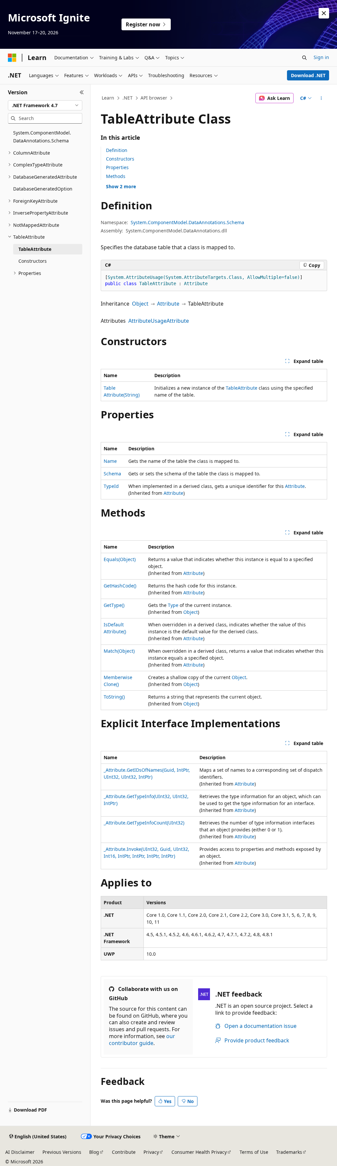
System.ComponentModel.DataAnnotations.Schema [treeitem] (42, 137)
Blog (94, 1152)
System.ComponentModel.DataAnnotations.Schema (187, 222)
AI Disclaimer (20, 1152)
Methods (115, 176)
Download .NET (308, 75)
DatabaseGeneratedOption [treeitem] (42, 189)
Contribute (124, 1152)
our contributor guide (142, 1039)
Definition (116, 150)
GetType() (114, 605)
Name (110, 461)
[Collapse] (82, 92)
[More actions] (321, 98)
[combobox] (45, 105)
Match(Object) (119, 651)
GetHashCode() (120, 586)
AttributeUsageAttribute (158, 320)
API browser (154, 98)
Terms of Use (254, 1152)
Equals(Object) (120, 559)
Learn (108, 98)
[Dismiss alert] (324, 13)
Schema (112, 473)
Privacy (151, 1152)
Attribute (168, 303)
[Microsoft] (12, 57)
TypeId (111, 486)
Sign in (321, 57)
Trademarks (289, 1152)
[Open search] (304, 58)
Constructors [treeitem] (32, 261)
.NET (127, 98)
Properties (117, 167)
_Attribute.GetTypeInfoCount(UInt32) (144, 823)
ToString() (114, 697)
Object (140, 303)
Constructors (120, 159)
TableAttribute (241, 388)
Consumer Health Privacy (199, 1152)
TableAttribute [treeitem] (34, 249)
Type (173, 605)
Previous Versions (61, 1152)
